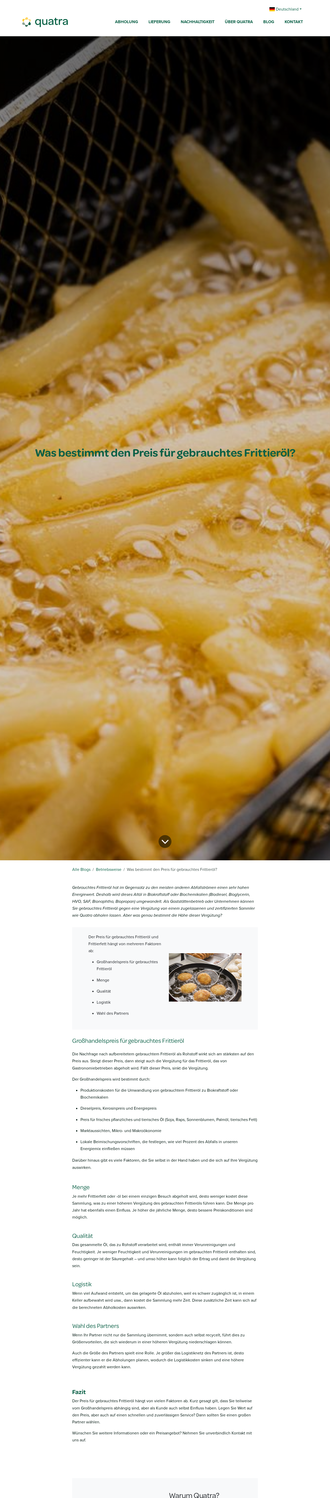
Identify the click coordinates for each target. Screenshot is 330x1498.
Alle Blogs (81, 869)
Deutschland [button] (287, 9)
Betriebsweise (108, 869)
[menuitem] (126, 22)
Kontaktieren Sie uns (104, 1457)
